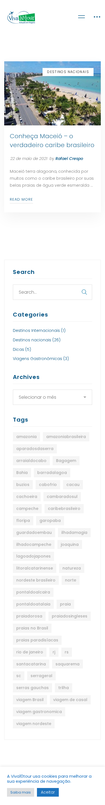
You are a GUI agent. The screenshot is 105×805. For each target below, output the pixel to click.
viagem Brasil (30, 699)
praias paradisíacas (37, 640)
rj (54, 652)
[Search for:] (52, 292)
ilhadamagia (74, 532)
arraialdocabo (31, 460)
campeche (27, 508)
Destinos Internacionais (39, 330)
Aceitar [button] (48, 792)
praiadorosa (29, 616)
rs (67, 652)
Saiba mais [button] (20, 792)
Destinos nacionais (36, 340)
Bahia (22, 472)
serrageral (41, 675)
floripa (23, 520)
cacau (73, 484)
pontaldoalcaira (33, 592)
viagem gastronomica (39, 711)
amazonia (26, 436)
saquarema (67, 664)
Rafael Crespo (69, 158)
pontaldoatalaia (33, 604)
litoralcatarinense (34, 568)
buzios (22, 484)
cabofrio (48, 484)
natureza (71, 568)
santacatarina (31, 664)
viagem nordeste (33, 723)
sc (18, 675)
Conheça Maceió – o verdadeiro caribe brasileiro (52, 140)
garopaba (50, 520)
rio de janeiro (29, 652)
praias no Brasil (32, 628)
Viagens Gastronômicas (41, 358)
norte (70, 580)
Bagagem (66, 460)
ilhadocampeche (33, 544)
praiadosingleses (69, 616)
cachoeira (26, 496)
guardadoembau (34, 532)
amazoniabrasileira (66, 436)
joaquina (70, 544)
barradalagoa (52, 472)
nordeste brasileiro (35, 580)
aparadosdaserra (34, 448)
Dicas (22, 349)
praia (65, 604)
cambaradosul (62, 496)
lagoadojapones (33, 556)
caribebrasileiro (64, 508)
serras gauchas (32, 687)
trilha (63, 687)
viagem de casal (70, 699)
